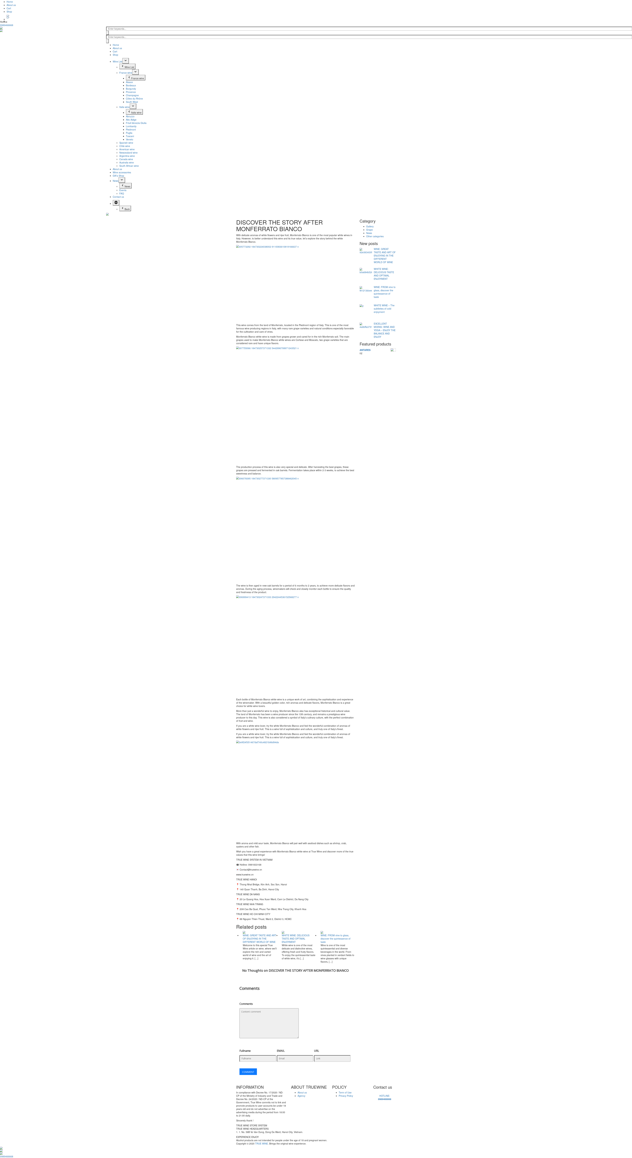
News (115, 180)
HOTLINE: (384, 1097)
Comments (246, 1004)
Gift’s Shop (118, 175)
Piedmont (131, 129)
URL (316, 1051)
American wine (127, 149)
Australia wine (126, 162)
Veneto (129, 139)
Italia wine (124, 107)
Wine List (117, 61)
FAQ (121, 193)
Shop (9, 11)
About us (11, 5)
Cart (9, 8)
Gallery (370, 226)
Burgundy (131, 88)
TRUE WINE (261, 1143)
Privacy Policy (346, 1095)
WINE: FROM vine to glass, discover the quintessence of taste (335, 939)
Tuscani (130, 136)
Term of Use (345, 1092)
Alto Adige (131, 119)
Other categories (375, 236)
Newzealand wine (128, 152)
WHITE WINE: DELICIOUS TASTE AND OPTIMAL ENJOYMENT (295, 939)
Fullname (245, 1051)
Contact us (118, 196)
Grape (369, 229)
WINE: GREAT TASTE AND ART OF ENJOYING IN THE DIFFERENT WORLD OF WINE (259, 939)
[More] (116, 203)
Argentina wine (127, 155)
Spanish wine (126, 142)
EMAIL (281, 1051)
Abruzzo (130, 116)
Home (10, 1)
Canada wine (126, 159)
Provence (131, 92)
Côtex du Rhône (134, 98)
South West (132, 101)
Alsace (129, 82)
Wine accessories (122, 172)
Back (127, 209)
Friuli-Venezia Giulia (136, 123)
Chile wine (124, 146)
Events (122, 190)
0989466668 (6, 25)
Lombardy (131, 126)
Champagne (132, 95)
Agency (301, 1095)
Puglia (129, 132)
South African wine (129, 165)
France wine (125, 72)
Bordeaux (131, 85)
